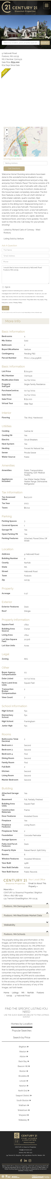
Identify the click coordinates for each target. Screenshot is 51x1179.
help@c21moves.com (25, 1150)
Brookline (23, 1076)
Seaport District (22, 1095)
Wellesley (22, 1120)
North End (22, 1091)
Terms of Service (35, 312)
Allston (23, 1056)
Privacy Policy (17, 302)
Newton (22, 1086)
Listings (15, 993)
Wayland (23, 1115)
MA (22, 993)
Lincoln (22, 1081)
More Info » (9, 889)
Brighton (22, 1047)
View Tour (28, 404)
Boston (22, 1071)
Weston (22, 1051)
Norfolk (30, 993)
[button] (45, 43)
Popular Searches (21, 1030)
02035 (9, 995)
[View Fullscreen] (7, 139)
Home (6, 993)
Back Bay (23, 1061)
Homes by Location (21, 1023)
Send (5, 308)
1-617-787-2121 (16, 895)
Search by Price (21, 1037)
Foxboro (40, 993)
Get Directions (14, 168)
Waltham (23, 1105)
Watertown (23, 1110)
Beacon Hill (23, 1066)
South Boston (23, 1100)
